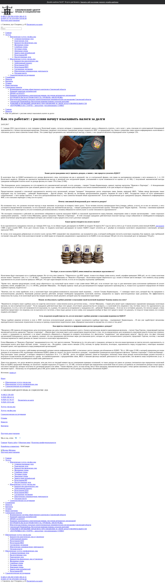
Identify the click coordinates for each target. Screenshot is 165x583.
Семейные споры (21, 47)
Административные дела (24, 39)
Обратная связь (24, 442)
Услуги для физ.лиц (8, 410)
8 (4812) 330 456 (7, 16)
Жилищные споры (21, 45)
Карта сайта (12, 442)
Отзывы (8, 83)
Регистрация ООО (21, 65)
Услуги (8, 35)
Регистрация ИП (20, 55)
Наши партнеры (11, 85)
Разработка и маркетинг (10, 446)
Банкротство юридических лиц (26, 61)
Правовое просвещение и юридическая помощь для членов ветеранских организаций (43, 95)
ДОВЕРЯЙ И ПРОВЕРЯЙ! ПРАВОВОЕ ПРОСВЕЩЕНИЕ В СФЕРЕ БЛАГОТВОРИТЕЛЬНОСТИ (48, 103)
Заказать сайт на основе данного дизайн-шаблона (99, 2)
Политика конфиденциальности (43, 442)
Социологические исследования (22, 75)
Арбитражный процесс (23, 63)
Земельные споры (21, 51)
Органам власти (20, 73)
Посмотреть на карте (35, 24)
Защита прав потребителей (24, 53)
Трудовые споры (20, 49)
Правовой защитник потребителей (23, 91)
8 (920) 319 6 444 (7, 402)
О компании (10, 77)
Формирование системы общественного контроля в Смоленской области (38, 89)
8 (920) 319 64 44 (20, 18)
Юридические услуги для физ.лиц (23, 37)
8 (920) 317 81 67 (7, 18)
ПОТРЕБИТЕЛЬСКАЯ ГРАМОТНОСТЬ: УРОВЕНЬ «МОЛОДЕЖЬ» (36, 97)
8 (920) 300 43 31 (20, 16)
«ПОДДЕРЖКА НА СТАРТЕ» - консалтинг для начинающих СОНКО (37, 105)
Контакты (9, 81)
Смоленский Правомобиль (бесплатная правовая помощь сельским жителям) (39, 101)
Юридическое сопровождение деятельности (31, 71)
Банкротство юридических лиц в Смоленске (27, 537)
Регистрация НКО (21, 67)
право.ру (12, 373)
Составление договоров (23, 69)
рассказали (160, 226)
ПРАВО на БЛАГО (17, 93)
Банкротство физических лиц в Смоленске (26, 559)
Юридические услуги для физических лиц (21, 384)
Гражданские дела (21, 41)
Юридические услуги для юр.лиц (22, 59)
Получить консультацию (10, 20)
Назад (3, 378)
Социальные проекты (13, 87)
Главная (8, 33)
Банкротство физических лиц (25, 43)
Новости (8, 79)
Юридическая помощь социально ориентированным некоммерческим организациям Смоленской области (50, 99)
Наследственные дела (22, 57)
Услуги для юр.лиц (8, 407)
